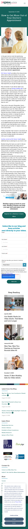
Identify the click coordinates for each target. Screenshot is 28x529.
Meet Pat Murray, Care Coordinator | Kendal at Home (13, 394)
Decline (14, 523)
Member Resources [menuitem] (7, 432)
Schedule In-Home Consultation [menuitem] (10, 430)
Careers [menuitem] (4, 480)
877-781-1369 (7, 472)
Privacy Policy (18, 502)
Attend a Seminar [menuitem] (6, 427)
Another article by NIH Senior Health (11, 139)
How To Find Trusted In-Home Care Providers (11, 403)
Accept (14, 519)
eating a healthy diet (17, 88)
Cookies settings (14, 515)
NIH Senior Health (6, 73)
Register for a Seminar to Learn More (14, 215)
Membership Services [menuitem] (7, 425)
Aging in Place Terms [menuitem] (7, 435)
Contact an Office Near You (9, 470)
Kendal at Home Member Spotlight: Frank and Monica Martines (14, 411)
